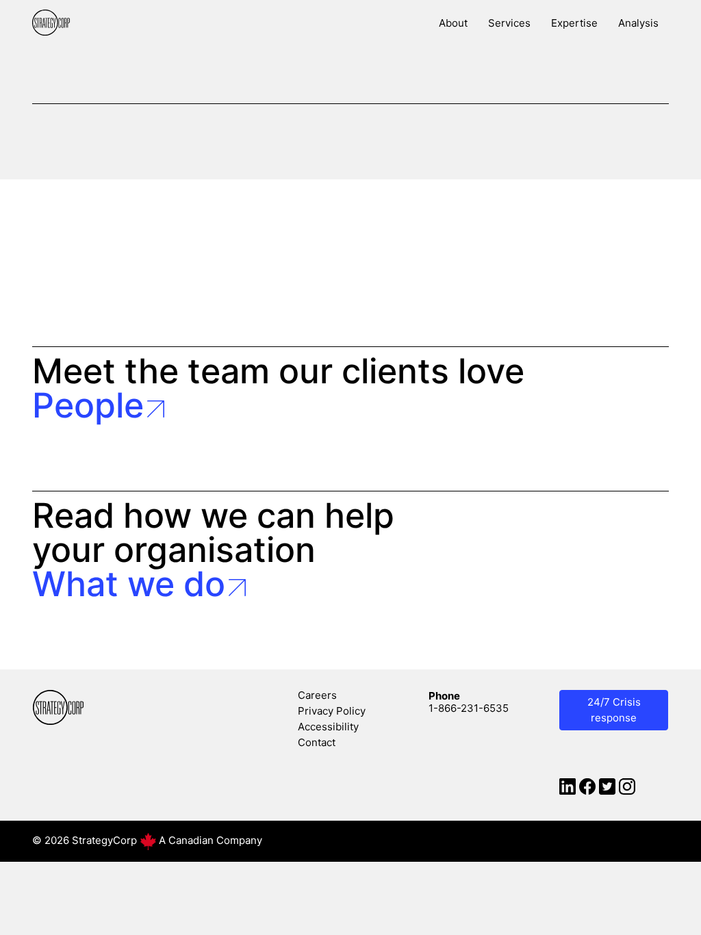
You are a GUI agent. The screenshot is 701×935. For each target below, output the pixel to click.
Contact (316, 742)
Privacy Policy (332, 710)
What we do (128, 584)
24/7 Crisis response (614, 709)
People (88, 405)
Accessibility (328, 726)
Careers (317, 695)
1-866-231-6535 (469, 708)
